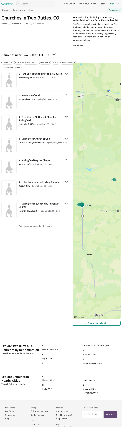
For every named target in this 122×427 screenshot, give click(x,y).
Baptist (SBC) (48, 358)
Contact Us (10, 414)
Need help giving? (64, 414)
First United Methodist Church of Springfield (35, 123)
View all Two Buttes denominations (17, 353)
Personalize (114, 10)
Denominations (19, 10)
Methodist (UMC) (89, 354)
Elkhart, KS (47, 380)
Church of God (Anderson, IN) (95, 345)
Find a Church (69, 3)
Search (52, 54)
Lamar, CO (87, 380)
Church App (36, 424)
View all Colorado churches (13, 384)
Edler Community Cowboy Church (35, 188)
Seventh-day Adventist (92, 363)
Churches (5, 10)
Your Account (62, 411)
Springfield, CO (89, 392)
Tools (102, 3)
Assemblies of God (50, 349)
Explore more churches (98, 323)
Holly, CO (46, 389)
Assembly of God (35, 101)
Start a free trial (37, 414)
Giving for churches (39, 411)
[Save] (66, 73)
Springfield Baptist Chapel (35, 166)
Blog (7, 418)
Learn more (78, 45)
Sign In (113, 3)
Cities (30, 10)
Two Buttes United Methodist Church (35, 80)
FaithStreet (7, 4)
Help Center (61, 418)
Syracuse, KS (88, 389)
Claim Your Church (87, 3)
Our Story (9, 411)
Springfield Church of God (35, 144)
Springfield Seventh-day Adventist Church (35, 210)
